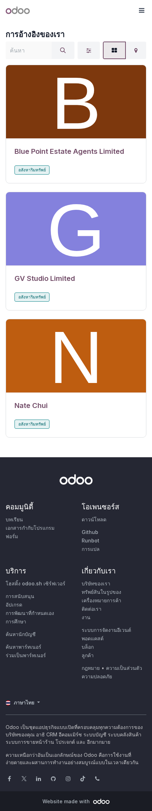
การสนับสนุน (20, 596)
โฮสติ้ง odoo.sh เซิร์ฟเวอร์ (35, 583)
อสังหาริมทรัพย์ (32, 169)
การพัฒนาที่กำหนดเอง (30, 613)
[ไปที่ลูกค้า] (76, 102)
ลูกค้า (88, 655)
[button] (141, 10)
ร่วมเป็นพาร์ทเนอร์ (26, 655)
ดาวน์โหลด (94, 519)
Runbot (90, 540)
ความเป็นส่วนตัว (124, 668)
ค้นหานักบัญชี (21, 634)
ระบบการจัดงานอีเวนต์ (106, 630)
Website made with (66, 801)
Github (90, 532)
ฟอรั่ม (12, 536)
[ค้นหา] (63, 50)
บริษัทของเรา (96, 583)
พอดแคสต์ (93, 638)
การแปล (91, 549)
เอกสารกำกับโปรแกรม (30, 528)
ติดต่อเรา (91, 609)
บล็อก (88, 647)
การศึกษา (16, 621)
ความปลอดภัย (97, 676)
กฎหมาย (91, 668)
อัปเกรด (14, 605)
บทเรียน (14, 519)
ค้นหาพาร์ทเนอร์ (23, 647)
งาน (86, 617)
